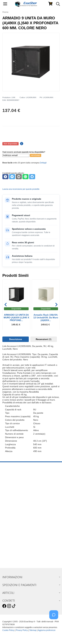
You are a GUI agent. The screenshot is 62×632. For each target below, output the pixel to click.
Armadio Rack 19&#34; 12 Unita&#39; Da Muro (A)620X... (45, 318)
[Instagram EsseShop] (9, 606)
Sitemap (32, 630)
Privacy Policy (22, 630)
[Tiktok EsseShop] (14, 606)
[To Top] (54, 624)
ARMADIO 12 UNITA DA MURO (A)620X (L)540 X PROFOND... (16, 318)
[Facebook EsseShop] (4, 606)
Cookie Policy (8, 630)
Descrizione (15, 339)
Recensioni (44, 339)
